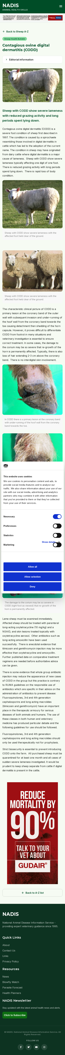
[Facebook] (21, 1047)
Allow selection (32, 576)
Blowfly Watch (10, 982)
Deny (32, 586)
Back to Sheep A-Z (15, 31)
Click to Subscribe (15, 1015)
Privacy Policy (10, 961)
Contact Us (8, 950)
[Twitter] (29, 1047)
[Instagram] (44, 1047)
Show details (49, 542)
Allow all (32, 566)
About (6, 945)
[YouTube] (36, 1047)
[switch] (57, 526)
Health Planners (11, 993)
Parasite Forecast (12, 987)
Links (5, 956)
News (5, 976)
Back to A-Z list (32, 893)
